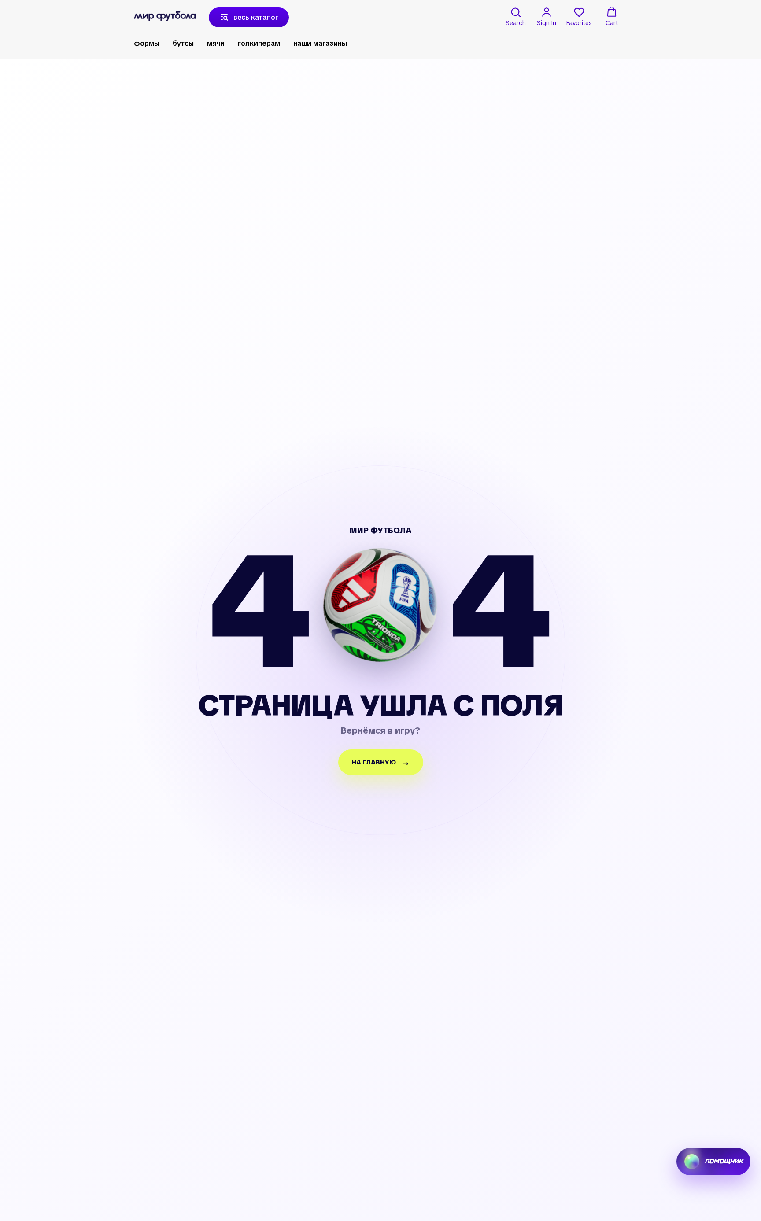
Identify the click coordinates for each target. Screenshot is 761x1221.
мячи (216, 43)
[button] (516, 17)
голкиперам (259, 43)
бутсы (183, 43)
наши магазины (320, 43)
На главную (373, 762)
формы (146, 43)
